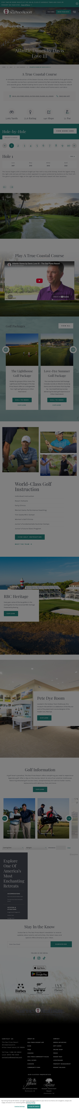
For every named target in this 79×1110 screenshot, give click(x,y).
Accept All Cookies (33, 1106)
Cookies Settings (20, 1106)
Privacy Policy (31, 1102)
